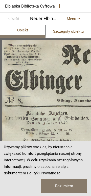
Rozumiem (64, 186)
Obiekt (22, 30)
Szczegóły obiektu (68, 31)
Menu (71, 19)
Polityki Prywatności (44, 173)
